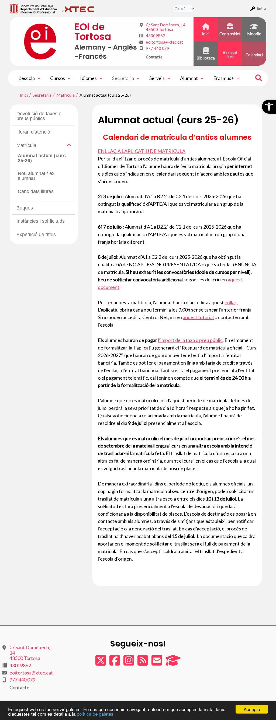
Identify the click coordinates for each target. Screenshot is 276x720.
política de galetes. (96, 713)
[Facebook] (115, 663)
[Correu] (157, 663)
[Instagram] (129, 663)
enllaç (231, 302)
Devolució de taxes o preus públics (38, 116)
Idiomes (88, 78)
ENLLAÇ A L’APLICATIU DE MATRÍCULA (141, 151)
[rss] (143, 663)
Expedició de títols (36, 234)
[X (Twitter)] (101, 663)
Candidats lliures (36, 191)
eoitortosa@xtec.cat (164, 42)
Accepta (252, 709)
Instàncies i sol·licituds (40, 221)
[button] (269, 107)
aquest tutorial (198, 317)
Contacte (154, 56)
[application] (37, 78)
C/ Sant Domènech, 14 (165, 27)
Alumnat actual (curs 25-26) (42, 158)
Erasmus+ (223, 78)
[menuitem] (33, 8)
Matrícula (26, 145)
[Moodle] (173, 663)
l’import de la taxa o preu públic (190, 340)
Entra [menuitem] (261, 8)
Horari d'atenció (33, 132)
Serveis (157, 78)
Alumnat (189, 78)
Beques (24, 208)
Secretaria (123, 78)
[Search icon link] (259, 78)
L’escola (26, 78)
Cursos (57, 78)
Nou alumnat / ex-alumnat (37, 176)
